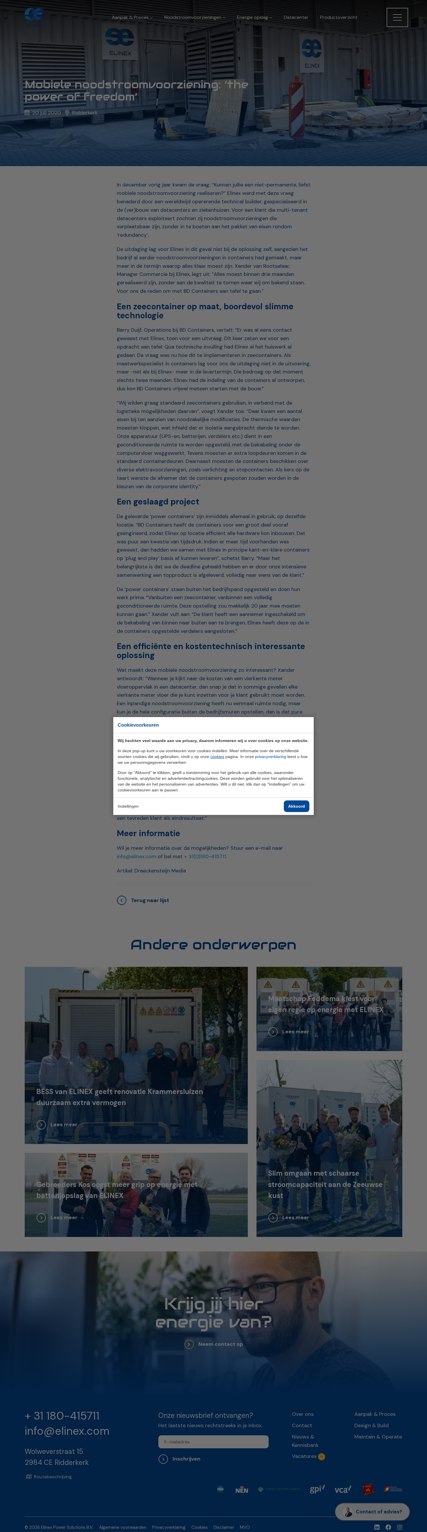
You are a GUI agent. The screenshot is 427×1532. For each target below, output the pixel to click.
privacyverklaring (270, 756)
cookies (217, 756)
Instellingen (128, 806)
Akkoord (296, 806)
